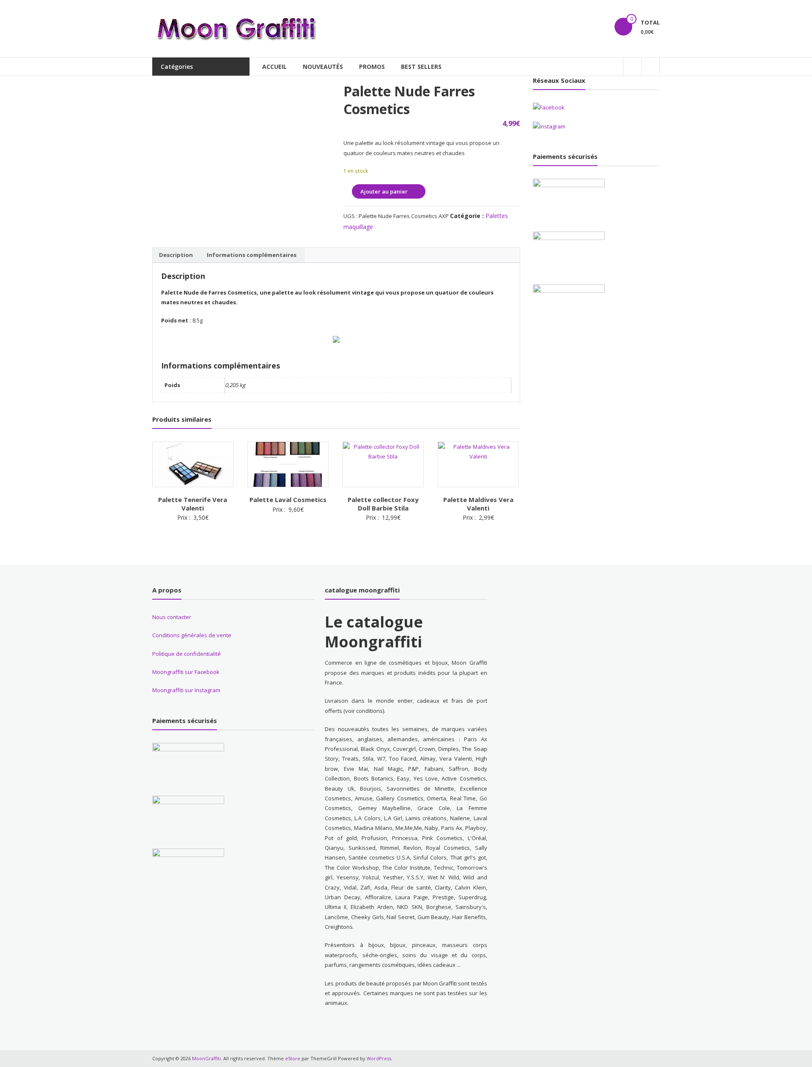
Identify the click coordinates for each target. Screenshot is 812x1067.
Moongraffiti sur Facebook (185, 672)
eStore (292, 1058)
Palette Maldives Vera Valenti (478, 503)
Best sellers (421, 67)
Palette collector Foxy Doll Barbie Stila (383, 503)
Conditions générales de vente (191, 635)
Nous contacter (171, 617)
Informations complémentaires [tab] (251, 255)
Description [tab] (176, 255)
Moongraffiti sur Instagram (186, 690)
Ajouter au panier (384, 191)
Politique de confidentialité (186, 654)
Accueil (274, 67)
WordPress (379, 1058)
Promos (372, 67)
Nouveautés (323, 67)
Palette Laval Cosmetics (288, 499)
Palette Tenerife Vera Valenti (192, 503)
